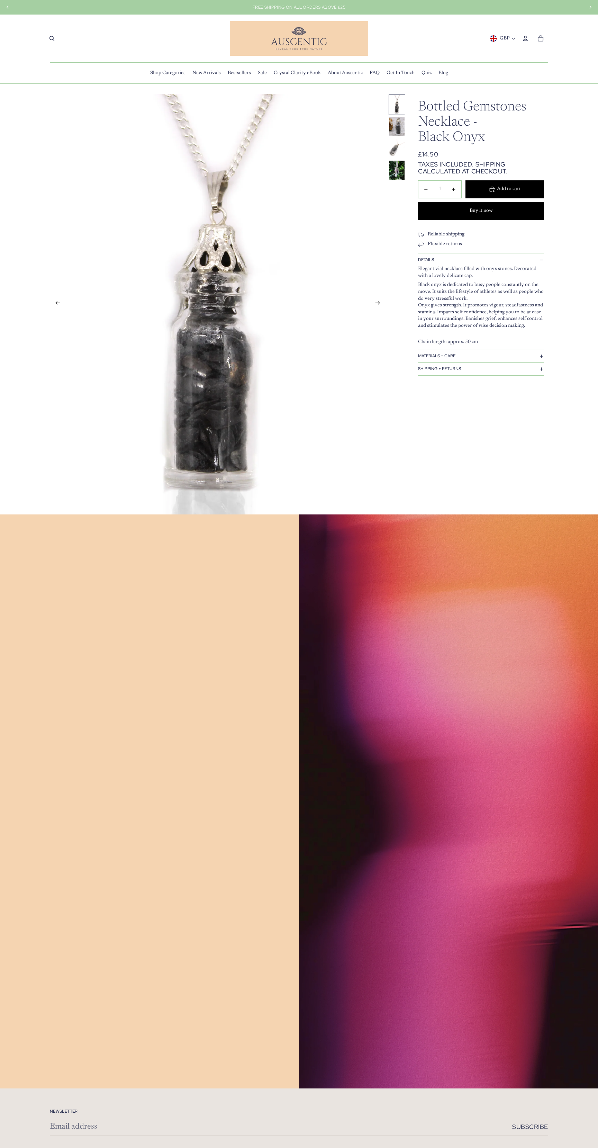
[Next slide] (380, 304)
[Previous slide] (55, 304)
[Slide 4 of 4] (397, 170)
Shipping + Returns (439, 369)
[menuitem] (167, 73)
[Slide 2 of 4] (397, 126)
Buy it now (481, 211)
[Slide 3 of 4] (397, 148)
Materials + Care (436, 356)
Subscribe (530, 1127)
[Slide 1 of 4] (397, 104)
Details (426, 259)
